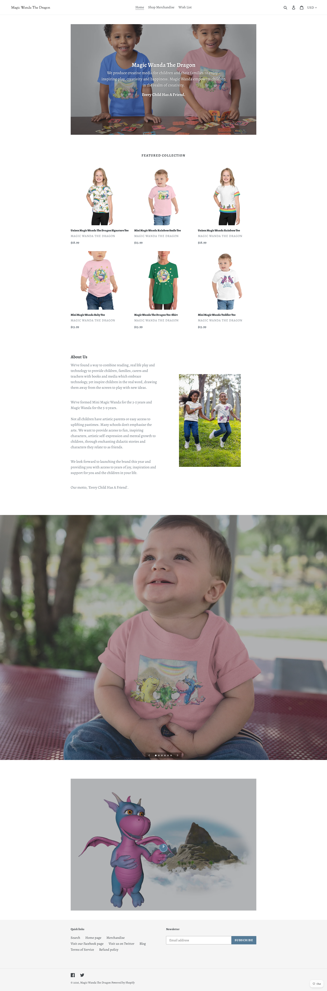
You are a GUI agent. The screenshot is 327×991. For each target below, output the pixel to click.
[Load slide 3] (162, 756)
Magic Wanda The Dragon (95, 983)
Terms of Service (82, 949)
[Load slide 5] (168, 756)
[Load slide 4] (165, 756)
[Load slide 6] (171, 756)
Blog (142, 943)
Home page (93, 937)
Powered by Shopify (123, 983)
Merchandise (115, 937)
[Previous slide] (149, 755)
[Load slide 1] (156, 756)
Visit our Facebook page (87, 943)
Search (75, 937)
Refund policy (108, 949)
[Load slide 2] (159, 756)
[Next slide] (177, 755)
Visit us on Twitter (121, 943)
